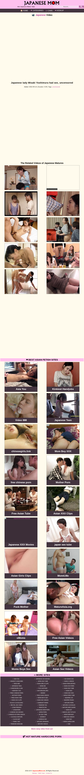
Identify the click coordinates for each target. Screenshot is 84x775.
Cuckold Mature (16, 717)
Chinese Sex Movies (16, 712)
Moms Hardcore (69, 721)
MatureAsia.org (42, 690)
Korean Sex (43, 719)
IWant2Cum (43, 707)
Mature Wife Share (68, 707)
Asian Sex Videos (42, 700)
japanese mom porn (43, 710)
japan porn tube (69, 695)
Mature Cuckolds (69, 705)
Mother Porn (16, 695)
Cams (49, 11)
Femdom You (43, 705)
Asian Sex (69, 690)
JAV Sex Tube (43, 714)
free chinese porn (16, 693)
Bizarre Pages (69, 700)
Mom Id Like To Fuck (69, 712)
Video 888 (17, 683)
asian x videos (69, 681)
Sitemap (34, 773)
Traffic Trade (41, 773)
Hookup (59, 10)
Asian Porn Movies (69, 683)
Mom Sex (69, 719)
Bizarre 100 (69, 697)
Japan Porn (43, 712)
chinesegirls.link (16, 688)
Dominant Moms (42, 702)
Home (24, 11)
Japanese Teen (17, 686)
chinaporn (16, 710)
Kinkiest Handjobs (16, 681)
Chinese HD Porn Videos (16, 714)
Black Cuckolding (16, 702)
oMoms (42, 693)
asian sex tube (69, 688)
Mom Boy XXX (16, 690)
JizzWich (43, 717)
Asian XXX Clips (16, 700)
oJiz (69, 724)
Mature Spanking (43, 721)
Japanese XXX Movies (43, 679)
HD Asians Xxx (69, 679)
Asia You (16, 679)
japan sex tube (43, 681)
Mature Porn (69, 702)
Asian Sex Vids (69, 693)
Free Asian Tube (16, 697)
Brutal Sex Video (16, 705)
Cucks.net (16, 719)
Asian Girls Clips (43, 683)
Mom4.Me (43, 686)
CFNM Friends (16, 707)
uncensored (56, 87)
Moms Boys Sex (43, 697)
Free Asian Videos (43, 695)
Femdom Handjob (16, 724)
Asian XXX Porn (69, 686)
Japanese (41, 15)
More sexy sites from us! (42, 729)
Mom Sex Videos (69, 717)
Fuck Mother (42, 688)
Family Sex (16, 721)
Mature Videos (43, 724)
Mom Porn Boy (69, 714)
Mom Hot (69, 710)
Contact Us (49, 773)
